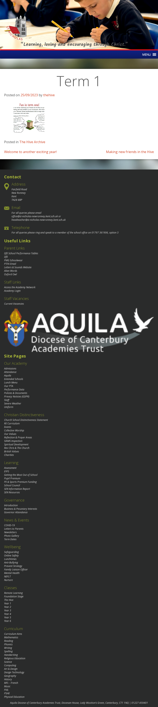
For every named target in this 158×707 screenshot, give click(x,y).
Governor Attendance (16, 512)
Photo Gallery (11, 536)
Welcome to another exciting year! (30, 152)
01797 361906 (100, 232)
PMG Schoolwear (13, 260)
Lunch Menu (10, 382)
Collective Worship (14, 430)
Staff (6, 400)
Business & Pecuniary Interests (20, 509)
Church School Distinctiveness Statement (26, 420)
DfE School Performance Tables (21, 253)
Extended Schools (13, 379)
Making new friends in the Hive (130, 152)
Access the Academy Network (19, 287)
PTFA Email (10, 264)
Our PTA (8, 386)
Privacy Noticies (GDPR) (16, 396)
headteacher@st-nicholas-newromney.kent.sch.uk (39, 220)
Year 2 (7, 607)
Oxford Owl (10, 274)
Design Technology (14, 672)
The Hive (8, 600)
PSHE (7, 693)
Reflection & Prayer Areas (18, 437)
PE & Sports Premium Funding (20, 482)
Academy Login (12, 291)
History (8, 679)
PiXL (6, 690)
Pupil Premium (12, 478)
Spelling (8, 651)
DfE (6, 257)
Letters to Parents (13, 529)
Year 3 (7, 610)
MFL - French (11, 683)
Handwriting (11, 655)
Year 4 (7, 614)
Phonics (8, 644)
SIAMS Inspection (13, 441)
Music (7, 686)
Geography (10, 676)
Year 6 (7, 621)
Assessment (10, 468)
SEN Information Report (17, 489)
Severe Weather (12, 403)
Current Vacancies (14, 303)
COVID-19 (9, 525)
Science (8, 662)
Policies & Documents (15, 393)
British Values (11, 451)
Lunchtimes (10, 559)
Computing (10, 665)
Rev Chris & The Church (16, 448)
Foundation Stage (13, 596)
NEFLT (7, 576)
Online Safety (11, 555)
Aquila (7, 375)
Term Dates (10, 539)
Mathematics (11, 637)
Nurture (8, 580)
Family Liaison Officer (16, 569)
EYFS (6, 471)
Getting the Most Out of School (20, 475)
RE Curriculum (12, 423)
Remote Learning (13, 593)
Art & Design (10, 669)
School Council (12, 485)
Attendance (10, 372)
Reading (8, 641)
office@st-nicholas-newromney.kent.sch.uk (35, 216)
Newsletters (10, 532)
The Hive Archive (32, 142)
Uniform (8, 407)
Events (7, 427)
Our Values (10, 434)
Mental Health (12, 573)
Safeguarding (11, 552)
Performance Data (14, 389)
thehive (49, 95)
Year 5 (7, 617)
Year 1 (7, 603)
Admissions (10, 368)
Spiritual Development (16, 444)
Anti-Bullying (11, 562)
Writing (8, 648)
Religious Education (14, 658)
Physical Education (14, 697)
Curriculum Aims (13, 634)
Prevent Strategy (13, 566)
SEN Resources (12, 492)
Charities (9, 455)
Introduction (11, 505)
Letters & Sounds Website (17, 267)
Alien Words (10, 271)
